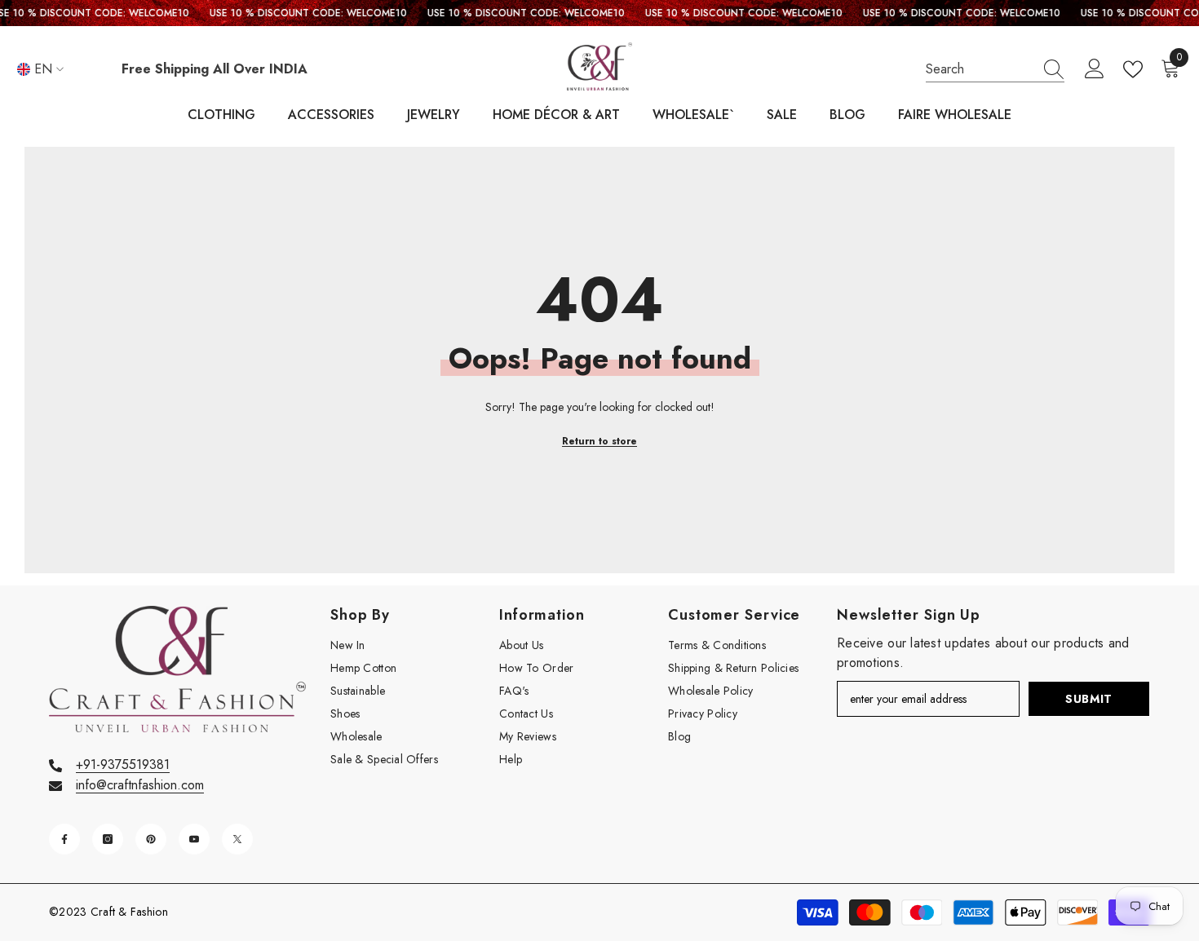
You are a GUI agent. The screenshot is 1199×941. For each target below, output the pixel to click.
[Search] (995, 69)
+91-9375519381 (123, 764)
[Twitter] (237, 839)
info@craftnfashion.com (140, 784)
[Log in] (1094, 69)
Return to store (599, 441)
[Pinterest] (150, 839)
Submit (1089, 699)
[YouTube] (194, 839)
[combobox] (979, 69)
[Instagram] (107, 839)
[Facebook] (64, 839)
